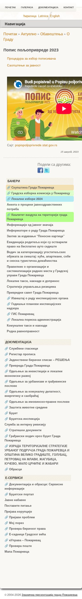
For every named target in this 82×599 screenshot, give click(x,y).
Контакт (69, 7)
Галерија (27, 7)
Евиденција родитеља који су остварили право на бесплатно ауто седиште (37, 244)
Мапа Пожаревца (17, 551)
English (55, 16)
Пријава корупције (18, 511)
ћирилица (29, 16)
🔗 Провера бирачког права (25, 528)
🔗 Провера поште (18, 546)
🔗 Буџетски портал (19, 494)
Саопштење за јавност (24, 65)
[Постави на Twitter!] (46, 169)
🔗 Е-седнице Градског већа (25, 534)
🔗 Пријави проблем (20, 517)
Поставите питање (18, 505)
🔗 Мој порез (14, 523)
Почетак (10, 7)
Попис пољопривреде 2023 (31, 50)
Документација (48, 7)
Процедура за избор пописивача (31, 58)
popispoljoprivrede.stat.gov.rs (36, 145)
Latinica (43, 16)
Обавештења (51, 33)
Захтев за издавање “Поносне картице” (35, 236)
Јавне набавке (15, 500)
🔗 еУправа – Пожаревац (23, 540)
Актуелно (28, 33)
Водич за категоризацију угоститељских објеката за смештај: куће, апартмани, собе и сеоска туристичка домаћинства (38, 256)
